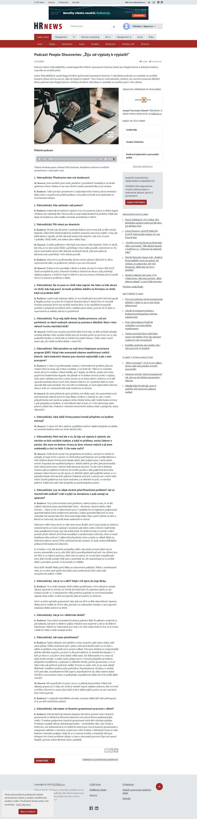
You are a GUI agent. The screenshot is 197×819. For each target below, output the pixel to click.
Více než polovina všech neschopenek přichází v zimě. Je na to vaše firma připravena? (144, 302)
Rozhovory (110, 44)
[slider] (73, 159)
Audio (145, 61)
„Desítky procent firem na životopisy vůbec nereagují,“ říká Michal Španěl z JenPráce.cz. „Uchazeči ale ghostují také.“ (143, 247)
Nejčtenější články (133, 293)
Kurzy (140, 37)
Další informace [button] (23, 805)
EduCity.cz (156, 113)
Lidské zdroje (43, 37)
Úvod (39, 44)
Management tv (124, 37)
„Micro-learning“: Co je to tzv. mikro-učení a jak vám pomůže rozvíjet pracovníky (143, 366)
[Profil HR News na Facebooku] (158, 2)
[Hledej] (114, 27)
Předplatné (63, 2)
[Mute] (105, 159)
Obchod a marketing (90, 37)
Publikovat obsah (98, 789)
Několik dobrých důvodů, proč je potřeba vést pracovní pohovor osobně (140, 389)
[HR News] (48, 25)
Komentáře (44, 760)
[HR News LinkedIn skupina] (162, 2)
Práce (151, 37)
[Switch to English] (149, 2)
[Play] (39, 159)
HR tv (108, 37)
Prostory (145, 44)
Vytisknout (156, 61)
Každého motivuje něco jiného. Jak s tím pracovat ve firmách (142, 347)
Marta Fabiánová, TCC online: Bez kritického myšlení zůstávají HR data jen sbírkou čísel (143, 223)
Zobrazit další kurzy (143, 166)
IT (74, 37)
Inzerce (51, 2)
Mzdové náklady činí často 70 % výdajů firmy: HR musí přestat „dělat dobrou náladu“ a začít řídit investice (143, 278)
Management (61, 37)
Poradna (95, 44)
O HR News (39, 2)
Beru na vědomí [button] (28, 812)
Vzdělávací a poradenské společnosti (100, 759)
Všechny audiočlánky (133, 286)
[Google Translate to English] (154, 2)
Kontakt (75, 2)
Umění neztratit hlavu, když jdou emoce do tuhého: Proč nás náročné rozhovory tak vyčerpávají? (143, 337)
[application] (76, 159)
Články (52, 44)
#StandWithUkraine (137, 2)
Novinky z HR (128, 44)
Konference (67, 44)
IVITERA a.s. (58, 784)
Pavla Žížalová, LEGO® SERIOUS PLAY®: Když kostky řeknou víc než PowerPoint (142, 234)
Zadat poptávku (136, 202)
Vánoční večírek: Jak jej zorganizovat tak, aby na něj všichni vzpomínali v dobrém (143, 377)
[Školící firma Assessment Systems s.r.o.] (143, 99)
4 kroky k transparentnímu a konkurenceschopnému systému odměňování (141, 314)
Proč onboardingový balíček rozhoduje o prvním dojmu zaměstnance (139, 325)
